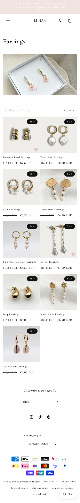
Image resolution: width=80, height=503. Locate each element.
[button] (8, 20)
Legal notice (42, 494)
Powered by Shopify (30, 481)
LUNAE (15, 481)
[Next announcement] (72, 6)
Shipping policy (40, 488)
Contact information (62, 488)
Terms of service (19, 488)
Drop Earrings (11, 314)
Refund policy (69, 481)
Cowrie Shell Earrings (15, 366)
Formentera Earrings (52, 209)
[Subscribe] (56, 402)
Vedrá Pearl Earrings (52, 157)
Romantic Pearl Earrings (16, 157)
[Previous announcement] (7, 6)
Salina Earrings (12, 209)
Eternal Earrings (49, 262)
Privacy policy (50, 481)
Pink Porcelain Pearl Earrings (19, 262)
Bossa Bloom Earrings (52, 314)
